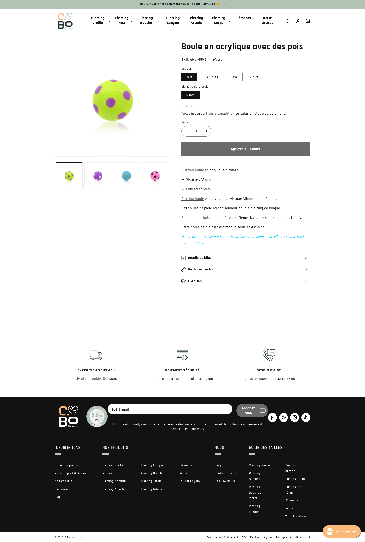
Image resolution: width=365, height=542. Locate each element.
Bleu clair (211, 77)
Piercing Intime (151, 489)
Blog (218, 465)
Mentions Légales (261, 537)
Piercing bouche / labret (255, 492)
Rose (234, 77)
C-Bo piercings (73, 537)
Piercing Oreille (112, 465)
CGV (244, 537)
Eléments (185, 465)
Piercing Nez (111, 473)
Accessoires (187, 473)
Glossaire (61, 489)
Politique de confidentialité (293, 537)
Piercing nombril (254, 476)
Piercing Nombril (114, 481)
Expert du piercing (67, 465)
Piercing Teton (151, 481)
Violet (254, 77)
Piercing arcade (291, 468)
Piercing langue (254, 509)
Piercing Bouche (152, 473)
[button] (99, 21)
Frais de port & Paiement (73, 473)
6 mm (190, 95)
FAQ (57, 497)
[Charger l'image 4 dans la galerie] (155, 175)
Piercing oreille (259, 465)
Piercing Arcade (113, 489)
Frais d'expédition (220, 113)
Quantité (187, 122)
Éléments (291, 500)
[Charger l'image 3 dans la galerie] (126, 175)
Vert (189, 77)
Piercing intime (295, 479)
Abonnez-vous (249, 410)
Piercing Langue (152, 465)
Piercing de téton (293, 490)
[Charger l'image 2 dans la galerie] (97, 175)
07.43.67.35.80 (225, 481)
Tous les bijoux (189, 481)
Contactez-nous (226, 473)
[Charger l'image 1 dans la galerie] (69, 175)
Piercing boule (192, 170)
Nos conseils (64, 481)
